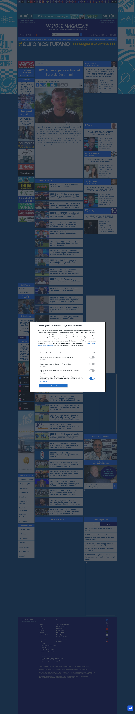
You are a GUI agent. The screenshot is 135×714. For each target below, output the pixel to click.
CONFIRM (53, 385)
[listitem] (67, 353)
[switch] (92, 357)
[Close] (102, 326)
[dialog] (67, 357)
